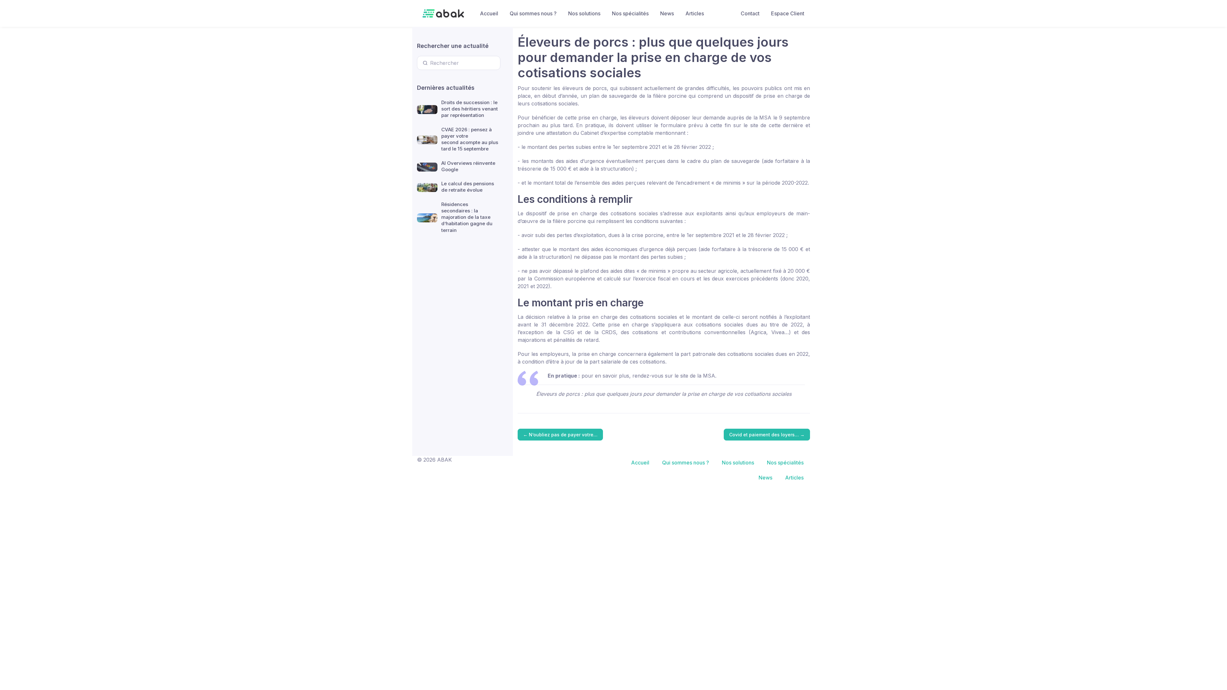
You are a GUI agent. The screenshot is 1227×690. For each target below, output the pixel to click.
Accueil (489, 13)
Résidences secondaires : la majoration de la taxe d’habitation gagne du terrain (466, 217)
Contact (750, 13)
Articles (694, 13)
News (667, 13)
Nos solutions (584, 13)
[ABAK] (443, 13)
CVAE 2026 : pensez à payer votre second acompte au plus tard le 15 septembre (469, 139)
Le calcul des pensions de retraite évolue (467, 186)
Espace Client (787, 13)
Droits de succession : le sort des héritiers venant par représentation (469, 109)
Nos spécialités (630, 13)
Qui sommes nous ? (533, 13)
